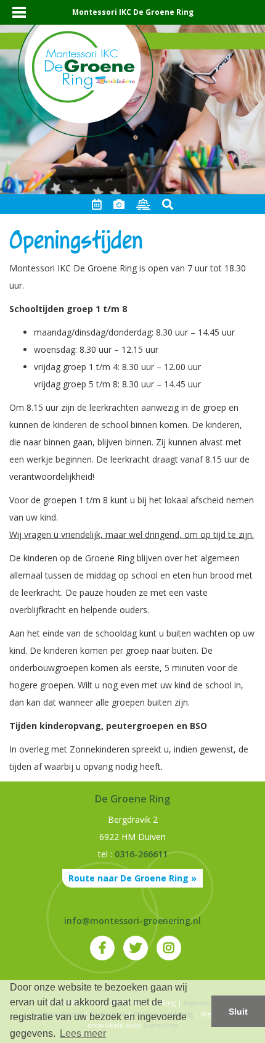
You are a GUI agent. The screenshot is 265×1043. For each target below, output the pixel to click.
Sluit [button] (238, 1011)
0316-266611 (141, 854)
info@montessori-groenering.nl (132, 920)
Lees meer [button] (83, 1033)
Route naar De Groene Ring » (132, 878)
